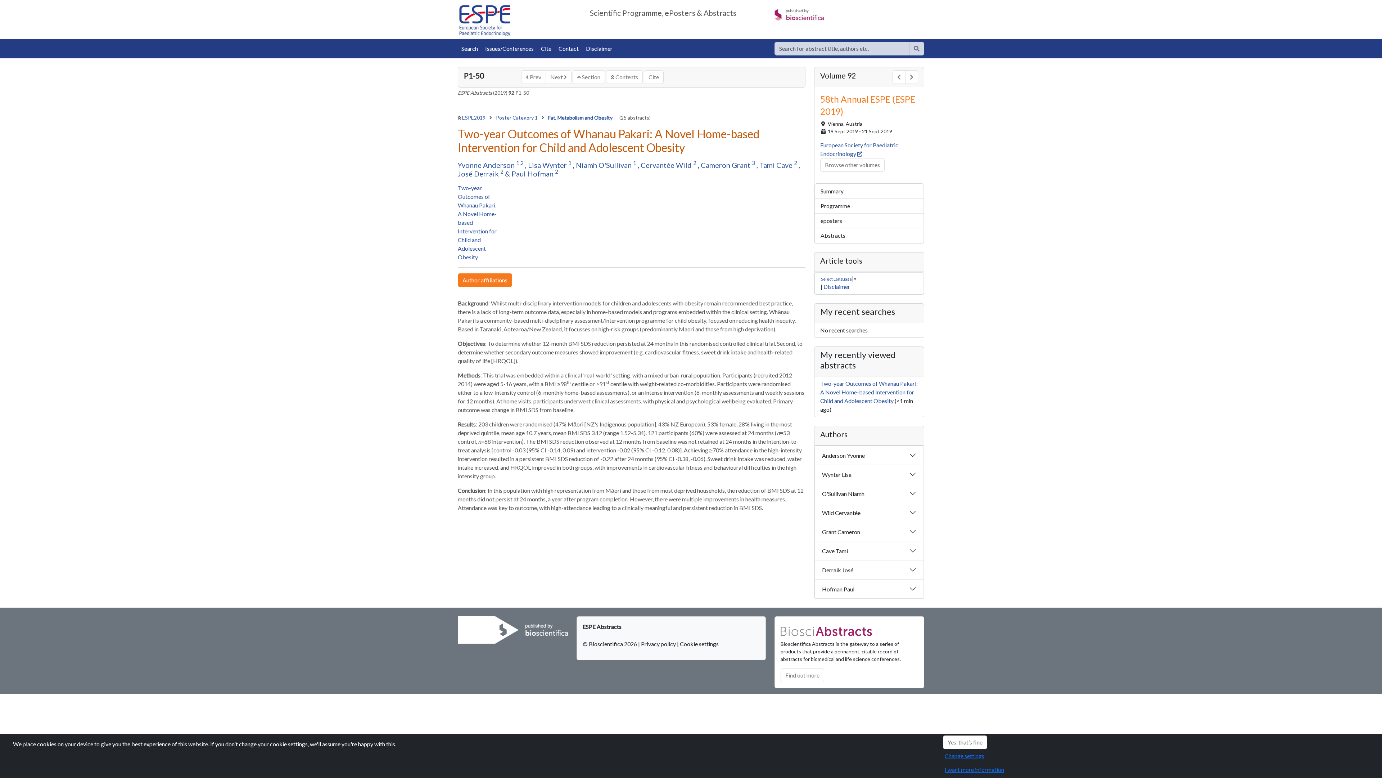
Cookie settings (699, 643)
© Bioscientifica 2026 (610, 643)
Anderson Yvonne (843, 455)
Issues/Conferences (509, 48)
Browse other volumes (852, 164)
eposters (831, 220)
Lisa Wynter (548, 165)
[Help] (916, 48)
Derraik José (837, 570)
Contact (569, 48)
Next (557, 76)
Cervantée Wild (667, 165)
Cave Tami (835, 550)
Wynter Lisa (837, 474)
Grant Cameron (841, 531)
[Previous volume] (899, 77)
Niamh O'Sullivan (604, 165)
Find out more (802, 675)
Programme (835, 205)
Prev (535, 76)
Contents (626, 76)
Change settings (964, 755)
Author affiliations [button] (484, 280)
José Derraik (479, 173)
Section (590, 76)
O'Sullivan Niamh (843, 493)
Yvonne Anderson (487, 165)
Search (469, 48)
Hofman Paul (838, 589)
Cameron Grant (726, 165)
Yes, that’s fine (965, 742)
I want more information (974, 769)
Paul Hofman (533, 173)
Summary (832, 191)
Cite (546, 48)
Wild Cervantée (841, 512)
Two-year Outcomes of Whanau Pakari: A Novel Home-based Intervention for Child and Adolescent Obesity (869, 392)
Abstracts (833, 235)
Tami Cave (776, 165)
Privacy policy (658, 643)
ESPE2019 (474, 118)
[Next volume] (911, 77)
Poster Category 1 (517, 118)
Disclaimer (599, 48)
